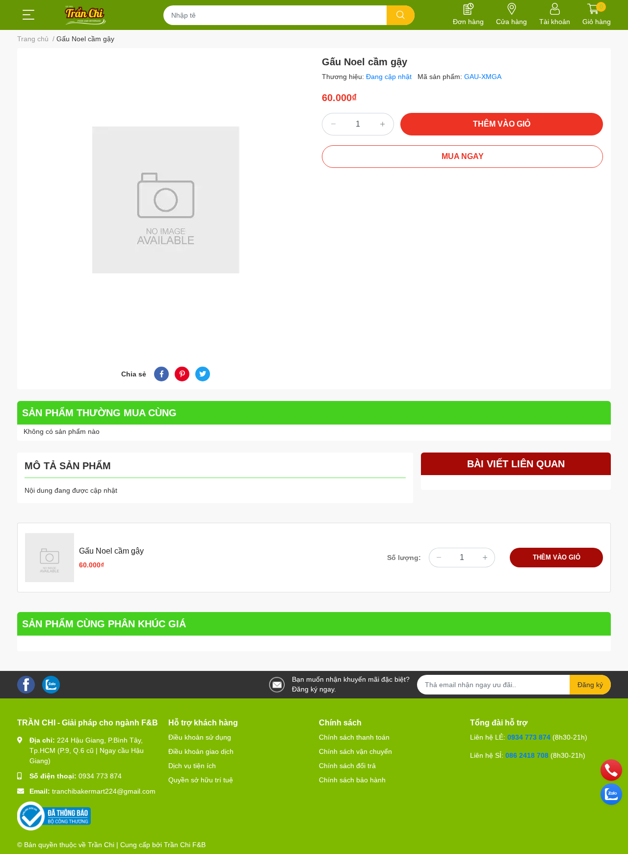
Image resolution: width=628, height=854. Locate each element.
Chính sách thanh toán (354, 737)
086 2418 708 (527, 755)
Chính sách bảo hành (352, 780)
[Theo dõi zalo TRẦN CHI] (51, 684)
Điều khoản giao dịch (201, 751)
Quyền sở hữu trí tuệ (200, 780)
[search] (401, 15)
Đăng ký (590, 685)
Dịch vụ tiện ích (192, 766)
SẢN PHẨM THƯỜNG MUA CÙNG (99, 412)
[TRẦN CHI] (85, 15)
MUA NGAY (463, 156)
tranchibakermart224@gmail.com (104, 791)
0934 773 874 (100, 776)
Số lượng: (404, 557)
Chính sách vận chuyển (355, 751)
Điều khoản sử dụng (199, 737)
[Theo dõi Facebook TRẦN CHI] (26, 684)
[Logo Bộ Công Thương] (54, 816)
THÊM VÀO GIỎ (501, 124)
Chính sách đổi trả (347, 766)
